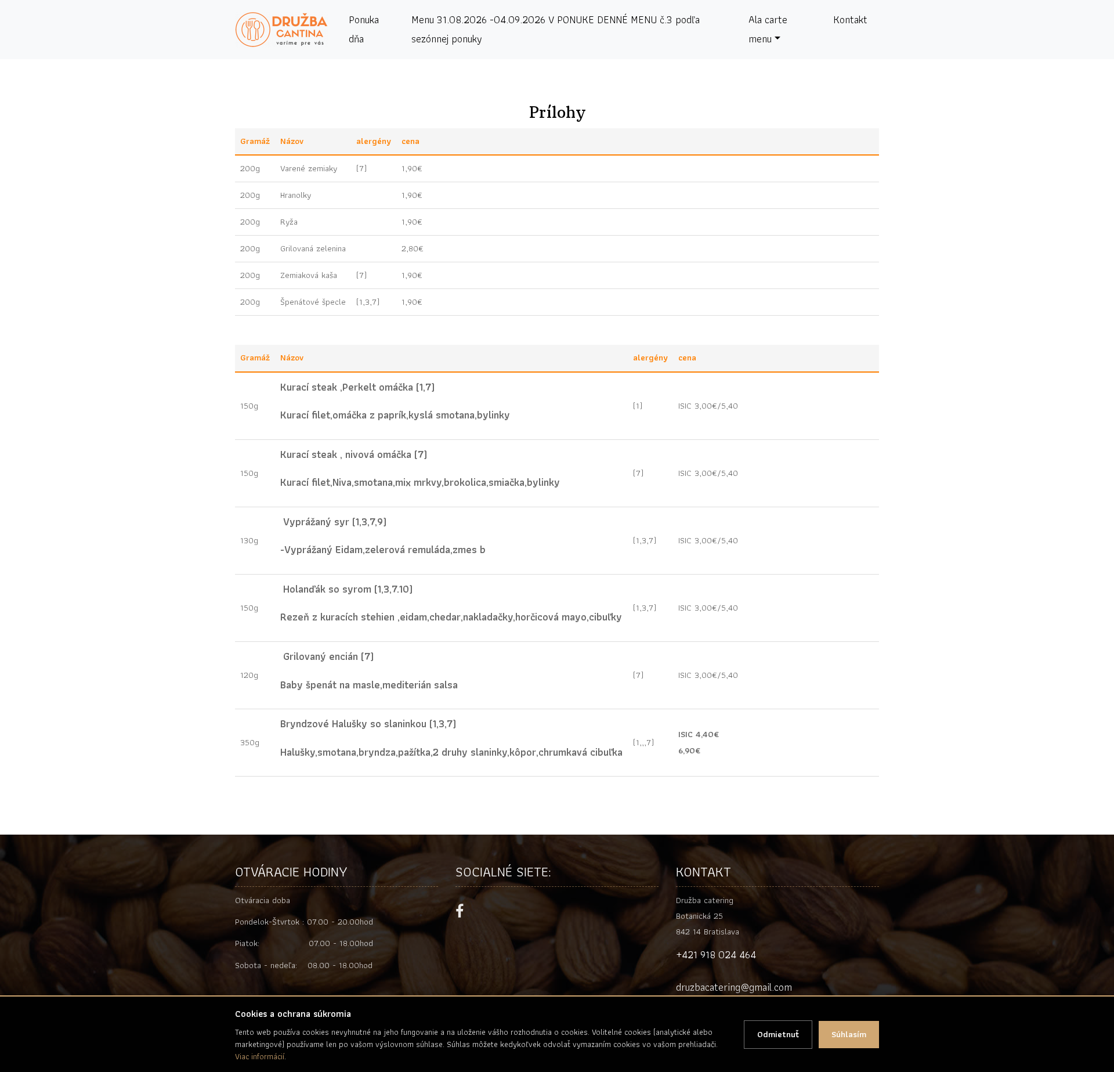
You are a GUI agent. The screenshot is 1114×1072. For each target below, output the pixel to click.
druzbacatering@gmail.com (734, 987)
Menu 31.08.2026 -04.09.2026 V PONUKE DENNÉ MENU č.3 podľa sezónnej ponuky (555, 29)
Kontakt (850, 19)
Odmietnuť (778, 1034)
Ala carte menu (767, 29)
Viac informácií (259, 1056)
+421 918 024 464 (716, 954)
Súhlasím (848, 1034)
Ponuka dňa (364, 29)
